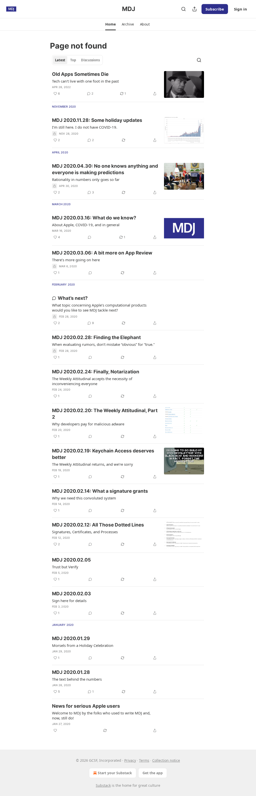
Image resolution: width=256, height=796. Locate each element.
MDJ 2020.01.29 (71, 638)
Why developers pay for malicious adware (88, 423)
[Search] (183, 9)
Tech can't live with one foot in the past (85, 81)
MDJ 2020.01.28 (71, 672)
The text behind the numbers (77, 679)
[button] (110, 24)
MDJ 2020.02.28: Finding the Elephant (96, 337)
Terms (144, 760)
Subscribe (215, 9)
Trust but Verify (65, 566)
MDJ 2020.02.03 (71, 594)
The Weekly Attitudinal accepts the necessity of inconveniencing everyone (92, 381)
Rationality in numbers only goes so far (86, 179)
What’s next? (73, 298)
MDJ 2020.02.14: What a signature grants (100, 491)
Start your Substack (115, 772)
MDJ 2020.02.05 (71, 560)
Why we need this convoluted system (84, 497)
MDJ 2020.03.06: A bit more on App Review (102, 253)
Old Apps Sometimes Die (80, 74)
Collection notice (166, 760)
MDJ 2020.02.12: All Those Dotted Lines (98, 525)
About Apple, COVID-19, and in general (86, 224)
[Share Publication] (195, 9)
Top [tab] (73, 60)
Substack (103, 785)
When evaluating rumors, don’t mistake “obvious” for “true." (103, 344)
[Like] (55, 730)
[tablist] (77, 60)
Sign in (240, 9)
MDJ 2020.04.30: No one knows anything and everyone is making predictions (105, 169)
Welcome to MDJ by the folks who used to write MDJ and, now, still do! (101, 715)
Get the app (152, 772)
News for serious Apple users (86, 706)
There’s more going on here (76, 259)
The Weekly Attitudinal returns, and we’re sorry (92, 464)
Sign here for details (69, 600)
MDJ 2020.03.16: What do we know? (94, 218)
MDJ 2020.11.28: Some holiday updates (97, 120)
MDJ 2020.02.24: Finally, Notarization (95, 372)
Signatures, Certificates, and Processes (85, 531)
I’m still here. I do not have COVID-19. (84, 127)
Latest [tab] (60, 60)
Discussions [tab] (90, 60)
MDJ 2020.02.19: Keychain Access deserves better (103, 454)
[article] (128, 84)
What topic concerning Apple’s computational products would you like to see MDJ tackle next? (99, 308)
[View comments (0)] (89, 237)
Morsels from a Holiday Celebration (82, 645)
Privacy (130, 760)
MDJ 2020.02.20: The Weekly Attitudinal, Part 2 (105, 414)
